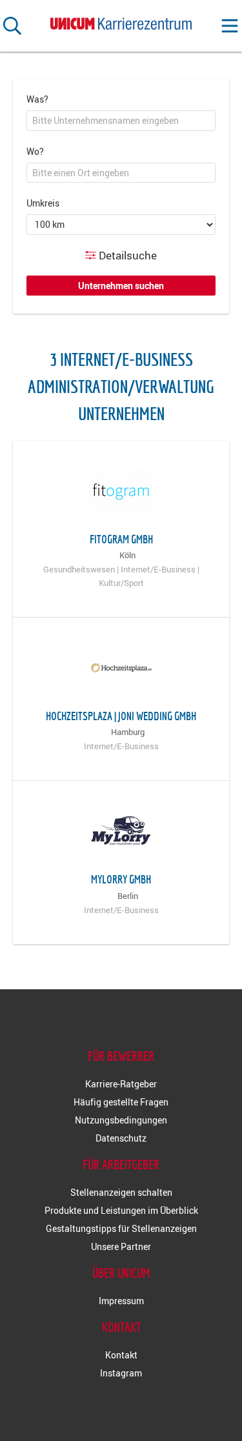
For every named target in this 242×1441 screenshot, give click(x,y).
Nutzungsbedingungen (121, 1120)
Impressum (121, 1301)
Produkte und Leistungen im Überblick (121, 1210)
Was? (37, 99)
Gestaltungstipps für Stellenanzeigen (121, 1228)
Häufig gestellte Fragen (121, 1102)
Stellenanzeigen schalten (121, 1192)
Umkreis (42, 203)
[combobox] (121, 120)
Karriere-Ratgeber (121, 1084)
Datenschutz (121, 1138)
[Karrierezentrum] (121, 21)
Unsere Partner (121, 1246)
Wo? (35, 151)
